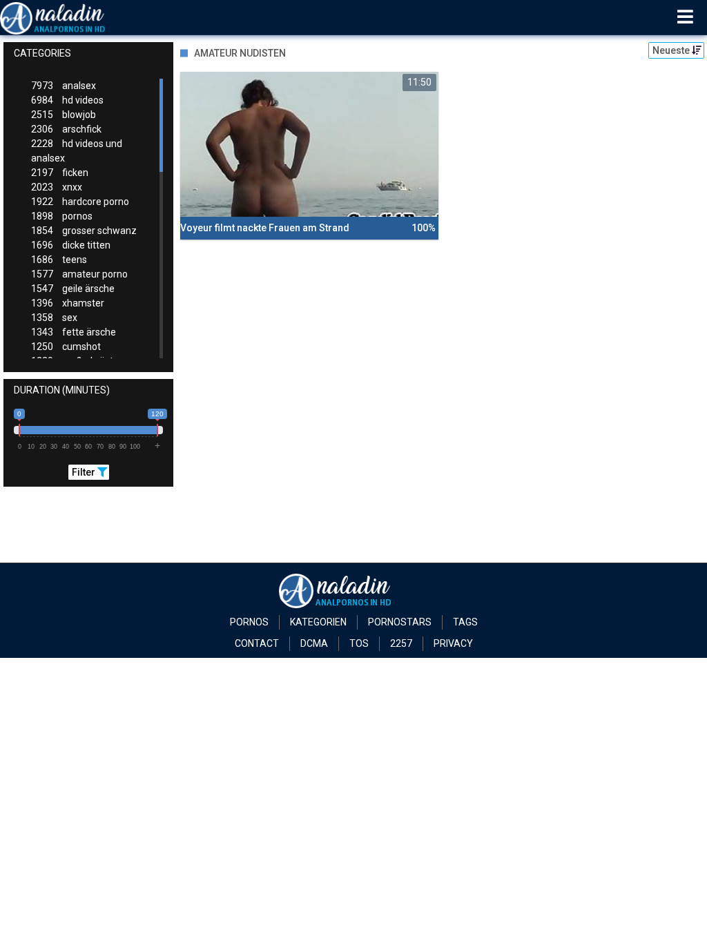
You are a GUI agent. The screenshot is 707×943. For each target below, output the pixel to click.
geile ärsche (73, 288)
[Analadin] (70, 17)
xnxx (56, 187)
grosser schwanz (84, 230)
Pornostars (400, 622)
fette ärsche (73, 332)
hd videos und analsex (76, 151)
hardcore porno (80, 201)
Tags (465, 622)
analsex (63, 85)
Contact (257, 643)
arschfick (66, 129)
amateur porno (79, 274)
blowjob (63, 114)
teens (59, 259)
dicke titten (70, 245)
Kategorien (318, 622)
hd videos (67, 100)
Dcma (314, 643)
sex (54, 317)
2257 (401, 643)
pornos (62, 216)
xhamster (67, 303)
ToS (359, 643)
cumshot (66, 346)
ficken (59, 172)
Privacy (453, 643)
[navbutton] (685, 17)
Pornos (249, 622)
